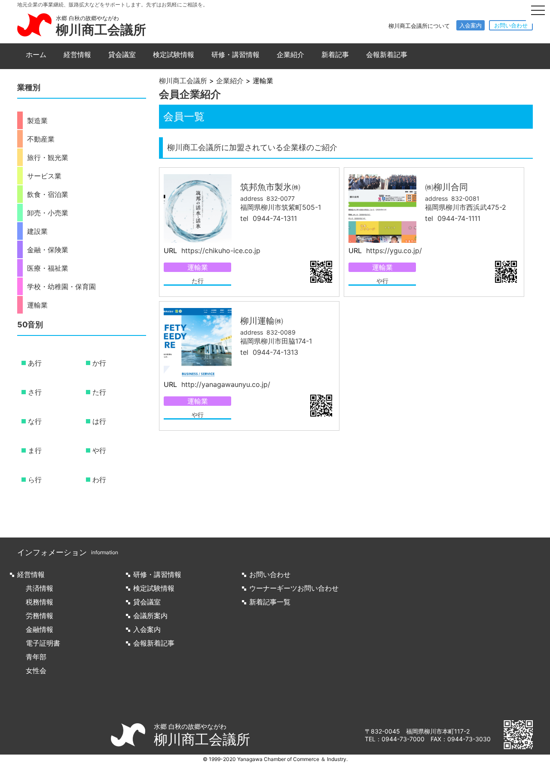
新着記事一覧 (269, 602)
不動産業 (41, 139)
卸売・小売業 (47, 212)
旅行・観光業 (47, 157)
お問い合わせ (511, 25)
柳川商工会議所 (101, 29)
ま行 (35, 450)
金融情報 (39, 629)
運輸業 (197, 267)
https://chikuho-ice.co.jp (219, 250)
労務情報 (39, 615)
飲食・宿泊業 (47, 194)
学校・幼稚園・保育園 (61, 286)
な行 (35, 421)
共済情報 (39, 588)
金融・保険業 (47, 249)
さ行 (35, 392)
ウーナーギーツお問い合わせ (294, 588)
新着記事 (335, 54)
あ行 (35, 363)
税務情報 (39, 602)
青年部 (36, 656)
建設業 (37, 231)
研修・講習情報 (235, 54)
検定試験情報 (173, 54)
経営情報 (77, 54)
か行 (99, 363)
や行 (382, 280)
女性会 (36, 670)
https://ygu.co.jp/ (393, 250)
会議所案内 (150, 615)
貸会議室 (122, 54)
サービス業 (44, 175)
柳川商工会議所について (419, 25)
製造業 (37, 120)
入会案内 (470, 25)
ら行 (35, 479)
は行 (99, 421)
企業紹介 (290, 54)
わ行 (99, 479)
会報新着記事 (386, 54)
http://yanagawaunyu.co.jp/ (224, 384)
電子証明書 (43, 643)
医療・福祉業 (47, 268)
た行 (198, 280)
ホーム (36, 54)
